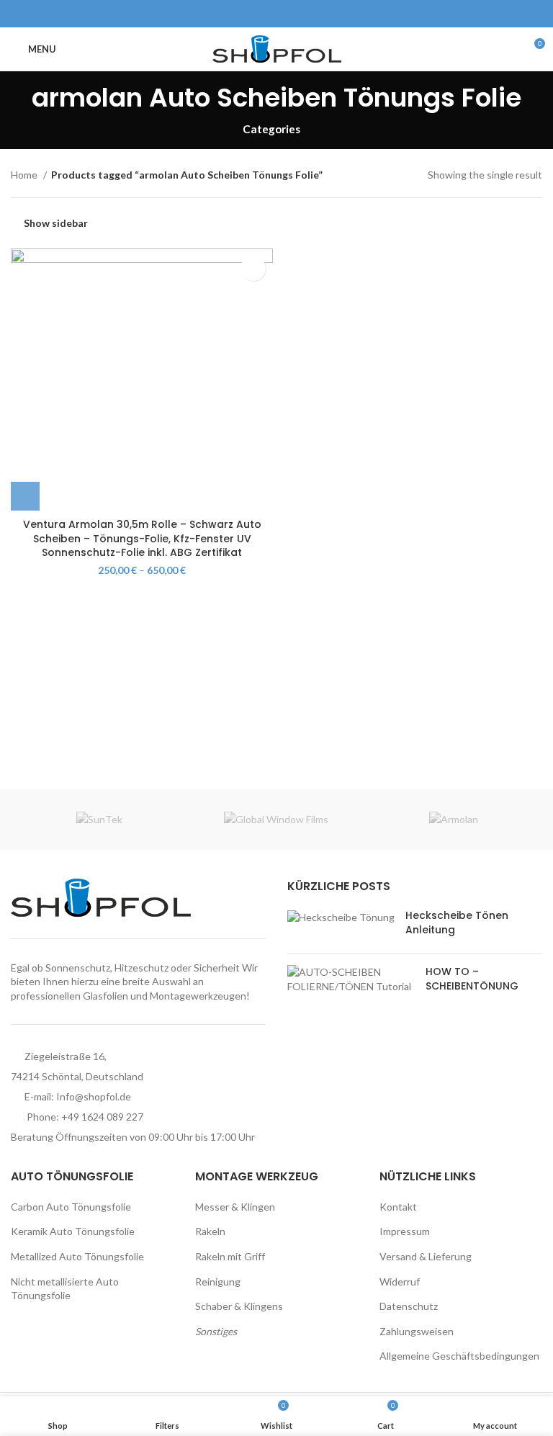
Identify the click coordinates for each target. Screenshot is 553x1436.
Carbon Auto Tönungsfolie (71, 1207)
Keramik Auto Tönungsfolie (73, 1231)
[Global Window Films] (276, 819)
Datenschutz (408, 1306)
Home (25, 175)
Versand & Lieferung (425, 1256)
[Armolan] (453, 819)
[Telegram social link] (310, 13)
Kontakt (398, 1207)
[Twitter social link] (260, 13)
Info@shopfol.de (93, 1096)
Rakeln (210, 1231)
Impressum (404, 1231)
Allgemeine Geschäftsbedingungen (459, 1356)
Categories (271, 129)
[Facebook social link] (243, 13)
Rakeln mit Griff (230, 1256)
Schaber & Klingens (239, 1306)
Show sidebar (56, 223)
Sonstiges (216, 1331)
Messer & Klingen (235, 1207)
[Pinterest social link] (277, 13)
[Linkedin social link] (293, 13)
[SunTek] (99, 819)
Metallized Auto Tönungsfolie (77, 1256)
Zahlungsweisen (416, 1331)
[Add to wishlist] (253, 268)
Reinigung (217, 1281)
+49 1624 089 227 (102, 1116)
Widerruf (399, 1281)
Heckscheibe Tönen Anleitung (456, 922)
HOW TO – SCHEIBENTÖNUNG (472, 978)
